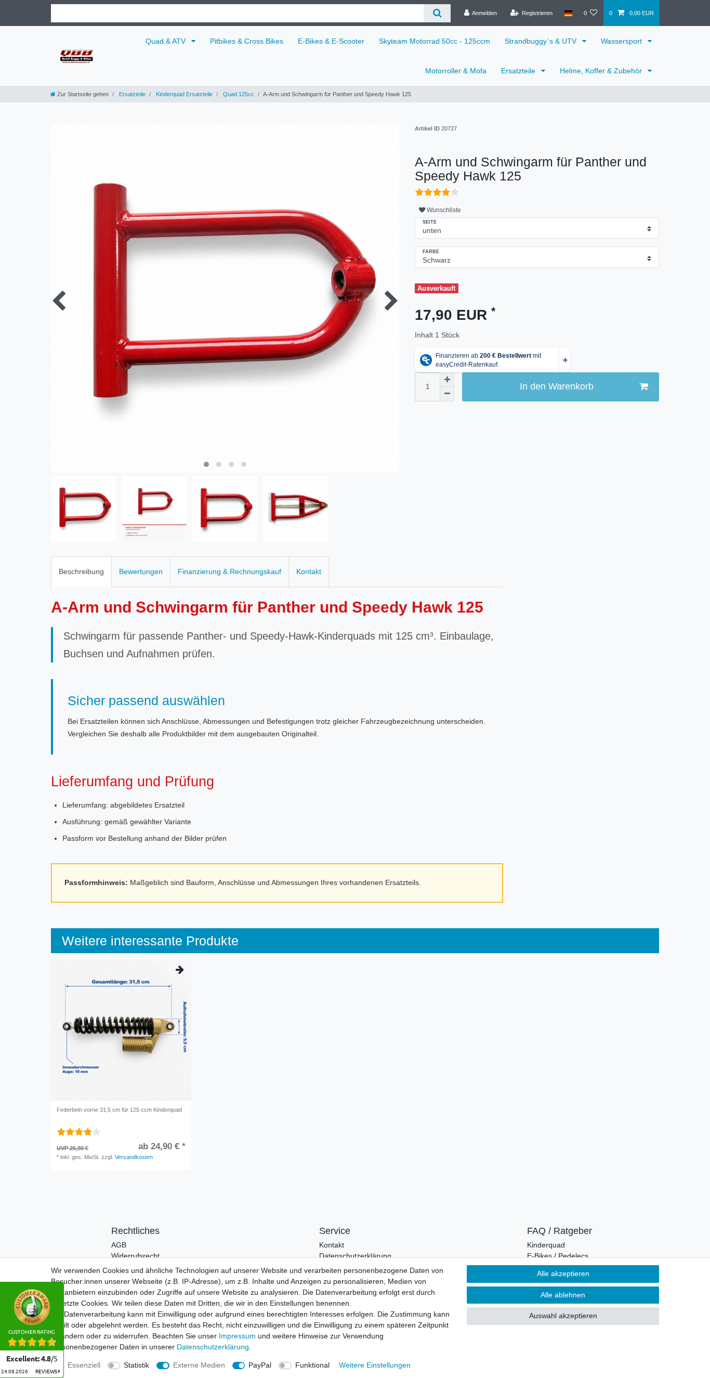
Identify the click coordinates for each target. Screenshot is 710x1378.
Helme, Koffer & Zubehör (602, 71)
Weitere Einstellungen (375, 1365)
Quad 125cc (237, 94)
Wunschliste (443, 210)
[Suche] (437, 13)
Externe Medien (199, 1365)
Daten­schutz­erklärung (213, 1347)
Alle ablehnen (563, 1295)
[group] (121, 1030)
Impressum (237, 1336)
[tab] (81, 571)
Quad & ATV (167, 41)
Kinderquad (546, 1245)
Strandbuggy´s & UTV (541, 41)
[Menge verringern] (447, 394)
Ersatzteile (519, 71)
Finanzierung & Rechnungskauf (229, 571)
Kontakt (308, 571)
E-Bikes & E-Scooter (331, 41)
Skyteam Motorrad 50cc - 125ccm (434, 41)
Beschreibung (81, 571)
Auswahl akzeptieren (563, 1315)
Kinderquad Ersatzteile (183, 94)
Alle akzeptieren (563, 1273)
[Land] (567, 13)
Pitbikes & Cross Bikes (246, 41)
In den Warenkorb (557, 386)
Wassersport (622, 41)
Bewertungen (141, 571)
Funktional (312, 1365)
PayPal (259, 1365)
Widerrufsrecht (135, 1256)
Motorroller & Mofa (456, 71)
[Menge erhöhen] (447, 379)
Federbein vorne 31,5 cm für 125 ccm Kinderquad (119, 1110)
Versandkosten (134, 1157)
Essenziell (84, 1365)
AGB (118, 1245)
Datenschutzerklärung (355, 1256)
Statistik (136, 1365)
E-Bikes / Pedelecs (557, 1256)
